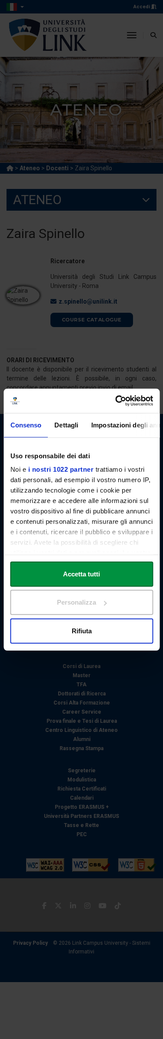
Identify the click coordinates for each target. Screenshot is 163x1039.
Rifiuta (82, 630)
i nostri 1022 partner (60, 469)
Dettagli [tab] (66, 424)
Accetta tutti (81, 573)
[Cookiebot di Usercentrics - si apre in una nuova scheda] (116, 401)
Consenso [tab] (25, 424)
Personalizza (76, 602)
